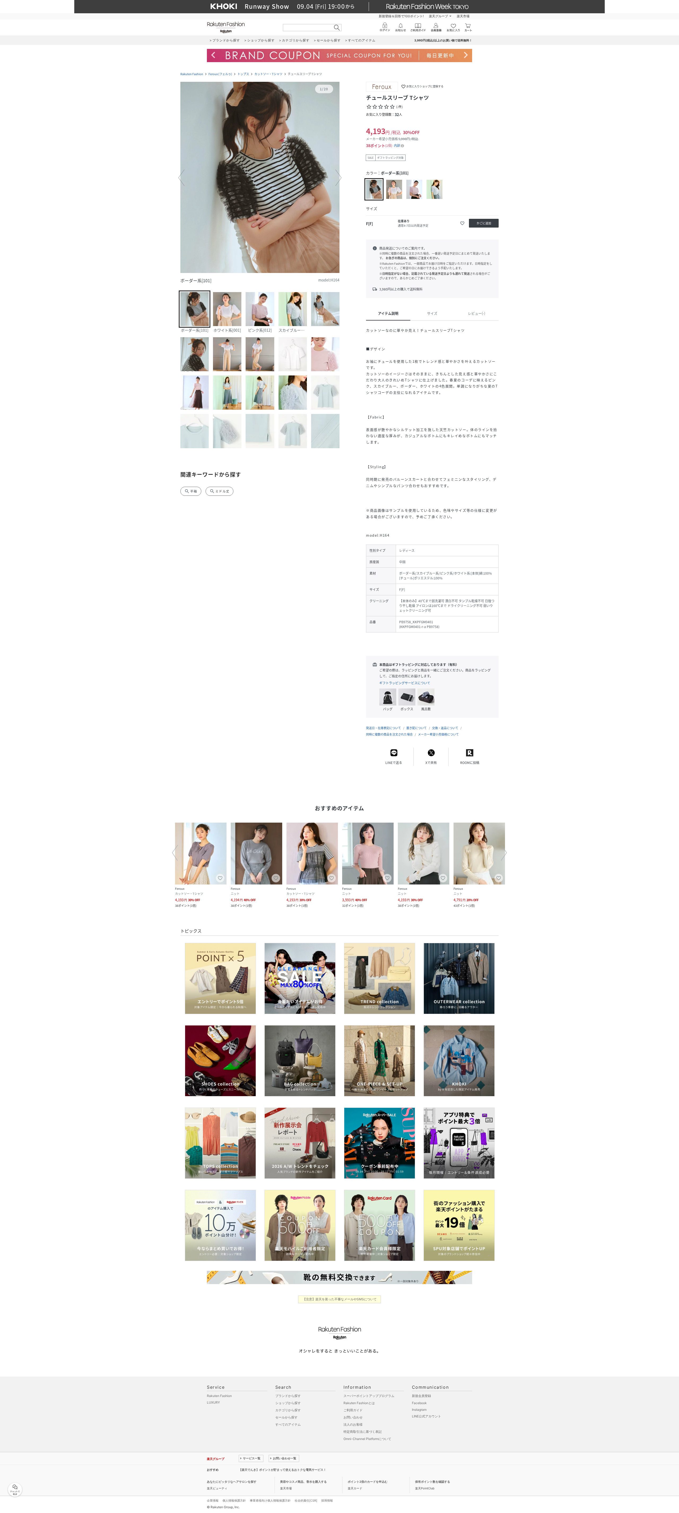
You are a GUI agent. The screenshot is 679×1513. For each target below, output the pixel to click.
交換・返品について (445, 728)
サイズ (432, 313)
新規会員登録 (421, 1396)
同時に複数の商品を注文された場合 (389, 734)
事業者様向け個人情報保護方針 (270, 1500)
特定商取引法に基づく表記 (362, 1432)
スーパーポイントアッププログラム (368, 1396)
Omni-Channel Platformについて (367, 1439)
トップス (243, 74)
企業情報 (213, 1500)
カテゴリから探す (288, 1410)
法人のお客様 (353, 1424)
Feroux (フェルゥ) (220, 74)
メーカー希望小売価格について (438, 734)
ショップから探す (288, 1403)
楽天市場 (463, 16)
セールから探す (286, 1417)
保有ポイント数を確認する (432, 1482)
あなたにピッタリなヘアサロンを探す (231, 1482)
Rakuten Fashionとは (359, 1403)
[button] (260, 178)
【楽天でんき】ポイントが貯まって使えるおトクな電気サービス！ (282, 1470)
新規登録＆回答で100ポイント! (401, 16)
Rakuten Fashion (191, 74)
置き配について (416, 728)
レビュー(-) (476, 313)
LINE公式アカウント (426, 1416)
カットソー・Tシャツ (268, 74)
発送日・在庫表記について (383, 728)
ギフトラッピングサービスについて (404, 683)
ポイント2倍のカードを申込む (368, 1482)
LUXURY (213, 1402)
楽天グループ (438, 16)
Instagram (419, 1410)
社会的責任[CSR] (306, 1500)
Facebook (419, 1403)
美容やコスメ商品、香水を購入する (303, 1482)
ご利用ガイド (353, 1410)
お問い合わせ (353, 1417)
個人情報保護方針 (234, 1500)
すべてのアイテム (288, 1424)
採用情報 (327, 1500)
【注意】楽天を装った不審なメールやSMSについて (340, 1299)
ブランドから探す (288, 1396)
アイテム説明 (388, 313)
